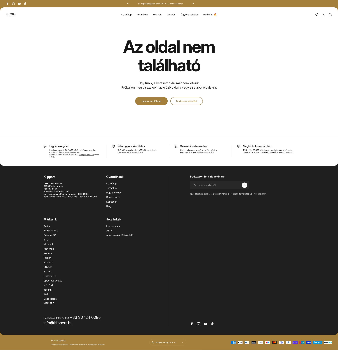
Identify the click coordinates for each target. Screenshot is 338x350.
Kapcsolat (111, 201)
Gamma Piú (50, 235)
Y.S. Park (48, 285)
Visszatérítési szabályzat (59, 345)
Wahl (46, 294)
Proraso (48, 262)
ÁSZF (109, 230)
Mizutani (48, 244)
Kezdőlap (111, 183)
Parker (47, 257)
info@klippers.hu (86, 154)
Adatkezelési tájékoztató (119, 235)
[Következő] (193, 3)
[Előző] (128, 3)
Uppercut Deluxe (53, 280)
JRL (46, 239)
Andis (47, 226)
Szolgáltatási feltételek (96, 345)
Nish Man (49, 248)
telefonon (84, 150)
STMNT (48, 271)
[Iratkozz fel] (244, 185)
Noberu (48, 253)
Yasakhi (48, 289)
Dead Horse (50, 298)
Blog (108, 206)
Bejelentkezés (113, 192)
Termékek (111, 188)
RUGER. (48, 267)
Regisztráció (113, 197)
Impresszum (113, 226)
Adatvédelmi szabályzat (78, 345)
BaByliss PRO (51, 230)
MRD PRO (49, 303)
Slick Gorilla (50, 276)
